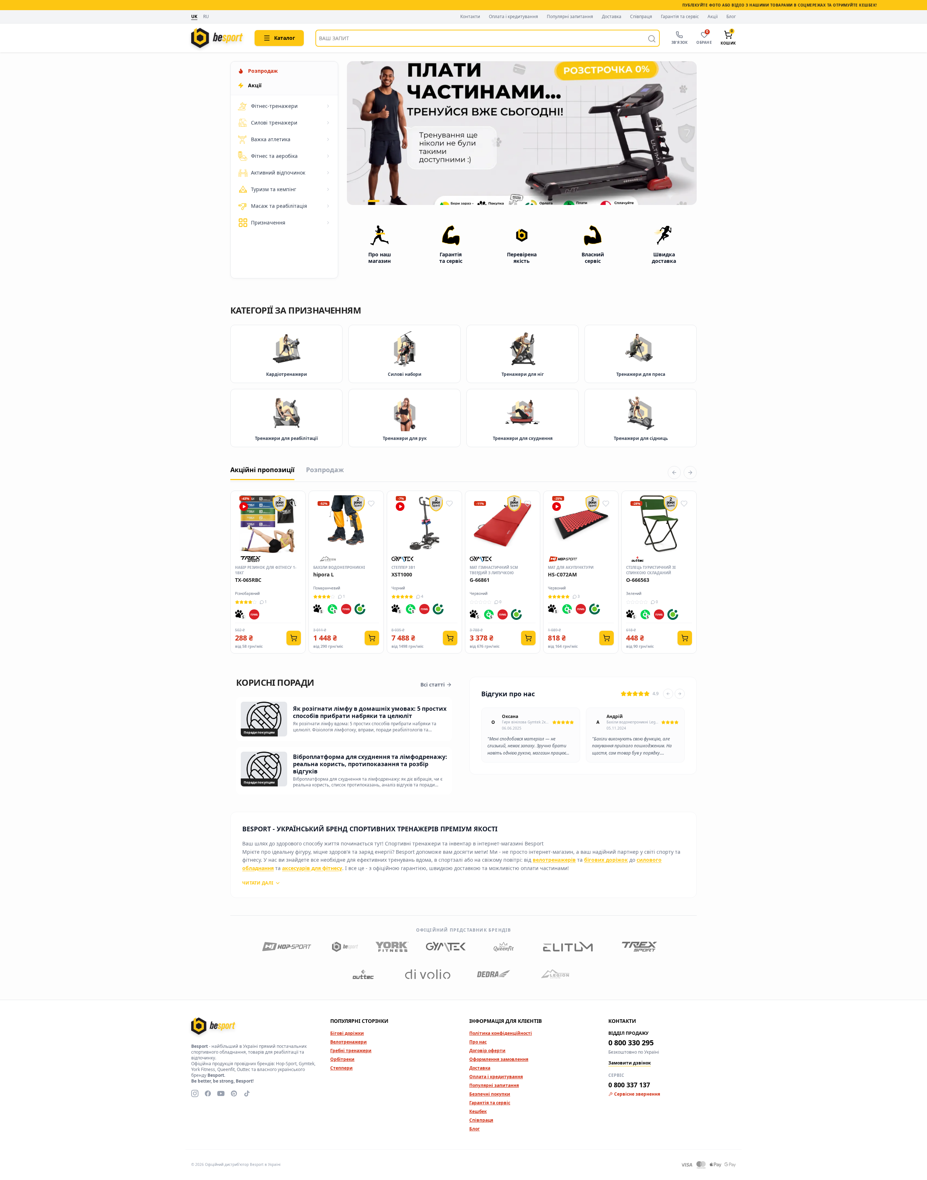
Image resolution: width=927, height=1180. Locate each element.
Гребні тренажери (351, 1050)
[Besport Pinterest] (234, 1093)
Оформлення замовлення (498, 1059)
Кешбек (478, 1111)
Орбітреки (342, 1059)
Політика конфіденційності (500, 1033)
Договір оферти (487, 1050)
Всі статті (432, 684)
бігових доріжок (606, 859)
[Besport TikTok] (247, 1093)
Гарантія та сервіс (680, 17)
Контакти (470, 17)
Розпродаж (325, 469)
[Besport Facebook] (207, 1093)
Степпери (341, 1068)
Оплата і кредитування (513, 17)
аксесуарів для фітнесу (312, 868)
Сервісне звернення (637, 1094)
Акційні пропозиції (262, 469)
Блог (731, 17)
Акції (713, 17)
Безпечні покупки (489, 1094)
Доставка (611, 17)
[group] (522, 133)
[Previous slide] (668, 694)
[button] (364, 201)
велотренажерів (554, 859)
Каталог (284, 37)
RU (206, 17)
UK (194, 17)
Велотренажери (348, 1042)
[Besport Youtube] (221, 1093)
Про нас (478, 1042)
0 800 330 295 (631, 1042)
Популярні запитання (570, 17)
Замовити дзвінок (629, 1063)
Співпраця (641, 17)
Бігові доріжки (347, 1033)
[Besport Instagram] (194, 1093)
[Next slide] (680, 694)
